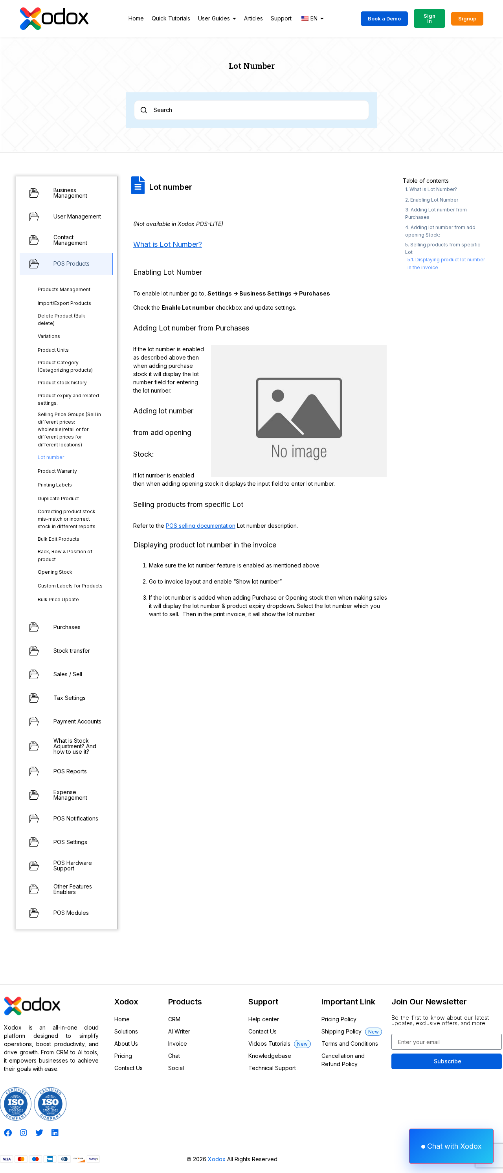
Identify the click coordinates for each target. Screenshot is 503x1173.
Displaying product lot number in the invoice (446, 263)
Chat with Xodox (453, 1146)
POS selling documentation (200, 525)
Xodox (217, 1159)
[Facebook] (8, 1133)
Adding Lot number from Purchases (436, 213)
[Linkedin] (55, 1133)
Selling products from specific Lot (442, 248)
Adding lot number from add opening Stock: (440, 231)
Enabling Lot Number (434, 200)
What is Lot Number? (167, 244)
